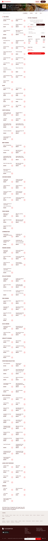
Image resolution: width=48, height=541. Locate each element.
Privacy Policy (27, 531)
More (41, 13)
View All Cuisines (7, 516)
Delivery (32, 24)
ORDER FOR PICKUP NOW (36, 53)
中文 (45, 538)
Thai (20, 515)
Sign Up (43, 1)
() (16, 7)
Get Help (26, 530)
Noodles (34, 515)
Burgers (14, 515)
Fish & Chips (6, 515)
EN (42, 538)
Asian (3, 515)
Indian (23, 515)
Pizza (17, 515)
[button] (8, 20)
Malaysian (38, 515)
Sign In (37, 1)
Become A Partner (39, 528)
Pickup (40, 24)
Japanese (42, 515)
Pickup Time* (30, 28)
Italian (3, 516)
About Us (26, 528)
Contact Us (26, 529)
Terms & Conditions (28, 533)
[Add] (29, 43)
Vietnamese (27, 515)
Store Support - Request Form (41, 530)
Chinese (11, 515)
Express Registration (39, 529)
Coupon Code (30, 31)
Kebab (31, 515)
